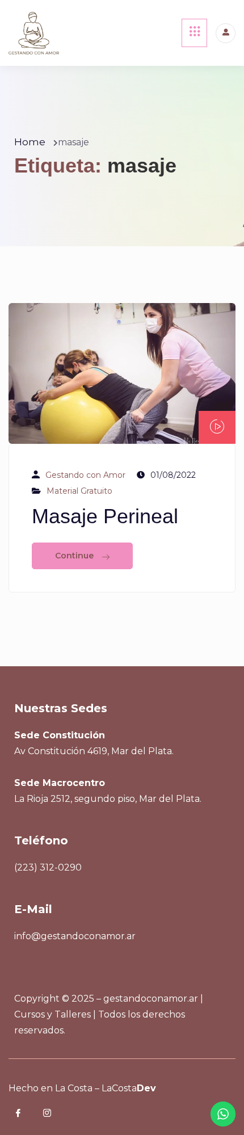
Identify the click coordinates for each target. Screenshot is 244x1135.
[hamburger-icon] (194, 33)
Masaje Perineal (105, 516)
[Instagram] (55, 1114)
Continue (75, 555)
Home (29, 142)
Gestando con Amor (85, 475)
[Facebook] (26, 1114)
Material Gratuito (79, 491)
